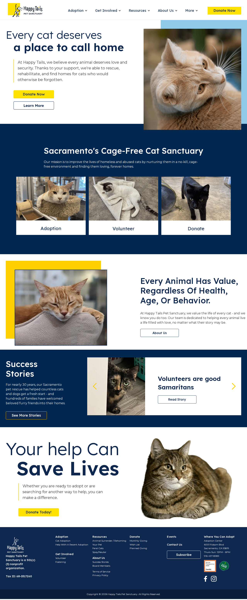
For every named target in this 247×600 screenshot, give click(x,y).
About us (159, 333)
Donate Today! (39, 512)
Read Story (177, 399)
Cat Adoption (62, 540)
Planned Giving (138, 548)
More (189, 10)
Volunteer (123, 228)
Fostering (60, 561)
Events (171, 536)
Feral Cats (97, 548)
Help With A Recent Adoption (71, 544)
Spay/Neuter (99, 552)
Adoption (76, 10)
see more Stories (26, 415)
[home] (25, 10)
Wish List (135, 544)
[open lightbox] (34, 105)
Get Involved (106, 10)
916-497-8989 (211, 555)
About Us (166, 10)
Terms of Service (101, 571)
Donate (196, 228)
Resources (137, 10)
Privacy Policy (100, 575)
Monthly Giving (138, 540)
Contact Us (174, 544)
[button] (77, 10)
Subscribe (184, 555)
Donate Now (224, 10)
